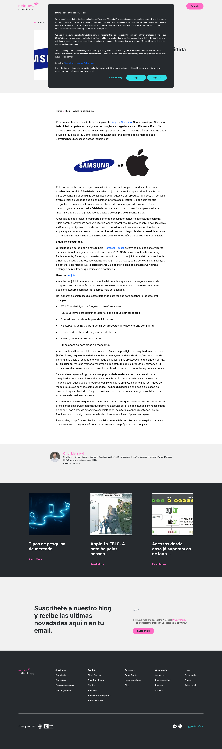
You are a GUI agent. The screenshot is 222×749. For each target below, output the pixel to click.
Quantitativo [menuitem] (61, 675)
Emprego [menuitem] (159, 685)
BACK (41, 22)
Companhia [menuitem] (161, 670)
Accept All (136, 77)
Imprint (93, 63)
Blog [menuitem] (127, 685)
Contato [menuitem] (159, 690)
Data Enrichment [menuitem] (96, 680)
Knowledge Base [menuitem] (133, 680)
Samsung (126, 122)
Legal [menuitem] (187, 670)
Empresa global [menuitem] (162, 680)
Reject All (157, 77)
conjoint (72, 275)
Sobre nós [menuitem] (160, 675)
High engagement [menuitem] (64, 690)
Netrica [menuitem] (91, 685)
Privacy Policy (70, 63)
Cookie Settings (115, 77)
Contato (195, 6)
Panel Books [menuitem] (131, 675)
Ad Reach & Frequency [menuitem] (99, 695)
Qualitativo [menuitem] (60, 680)
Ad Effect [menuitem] (92, 690)
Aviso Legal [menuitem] (190, 685)
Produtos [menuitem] (92, 670)
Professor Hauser (114, 247)
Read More (35, 559)
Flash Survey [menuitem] (94, 675)
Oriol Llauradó (73, 453)
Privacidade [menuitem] (190, 675)
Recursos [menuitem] (130, 670)
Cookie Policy (83, 63)
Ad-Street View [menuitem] (95, 700)
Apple (115, 122)
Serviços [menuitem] (60, 670)
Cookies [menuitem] (188, 680)
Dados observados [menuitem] (64, 685)
